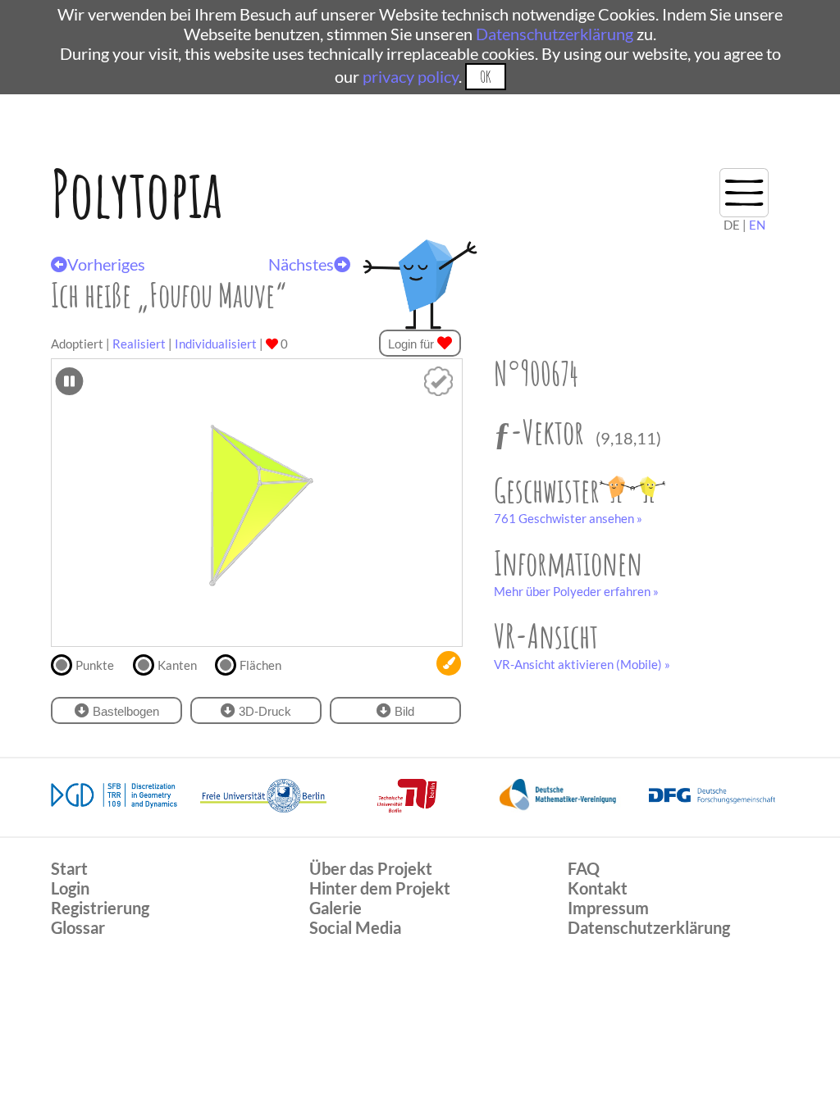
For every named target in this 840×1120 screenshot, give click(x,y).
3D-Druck (263, 711)
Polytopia (136, 193)
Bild (402, 711)
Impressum (608, 907)
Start (69, 868)
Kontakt (598, 888)
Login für (412, 344)
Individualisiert (216, 343)
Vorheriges (106, 264)
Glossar (78, 927)
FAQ (584, 868)
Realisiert (139, 343)
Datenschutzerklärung (554, 33)
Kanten (177, 665)
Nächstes (301, 264)
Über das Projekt (370, 868)
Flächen (260, 665)
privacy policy (411, 76)
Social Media (355, 927)
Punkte (94, 665)
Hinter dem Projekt (379, 888)
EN (757, 224)
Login (70, 888)
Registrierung (100, 907)
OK (485, 76)
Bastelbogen (124, 711)
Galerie (335, 907)
